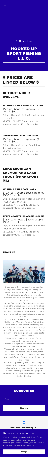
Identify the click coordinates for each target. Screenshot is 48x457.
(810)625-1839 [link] (24, 41)
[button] (6, 5)
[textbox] (24, 399)
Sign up (24, 408)
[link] (24, 422)
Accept (24, 452)
